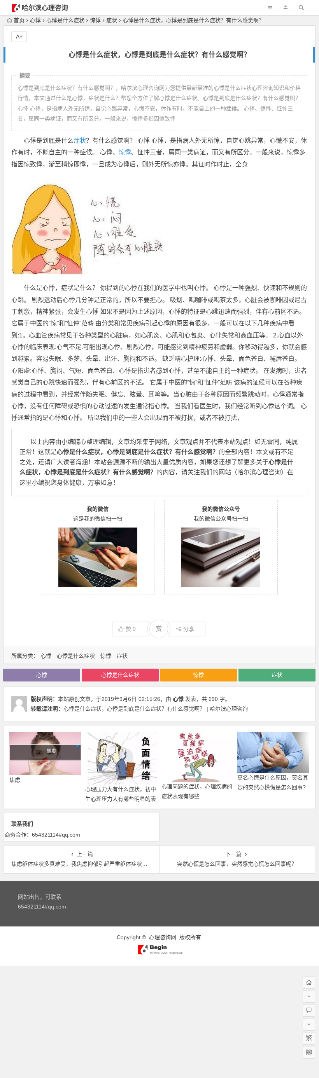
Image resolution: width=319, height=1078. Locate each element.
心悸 (35, 20)
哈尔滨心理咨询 (45, 8)
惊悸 (95, 20)
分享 (188, 629)
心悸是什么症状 (65, 20)
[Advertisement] (159, 1020)
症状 (111, 20)
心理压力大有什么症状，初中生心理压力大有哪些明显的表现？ (120, 799)
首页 (19, 20)
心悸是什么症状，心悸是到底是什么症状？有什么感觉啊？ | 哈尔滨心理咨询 (155, 709)
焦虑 (14, 780)
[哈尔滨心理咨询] (159, 953)
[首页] (309, 982)
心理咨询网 (162, 937)
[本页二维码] (309, 1052)
